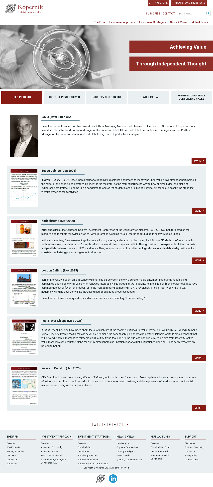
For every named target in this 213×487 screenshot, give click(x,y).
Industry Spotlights (106, 97)
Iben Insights (22, 97)
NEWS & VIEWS (125, 436)
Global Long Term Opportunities (93, 463)
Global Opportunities (88, 455)
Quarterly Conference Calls (129, 459)
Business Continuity (194, 447)
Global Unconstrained (88, 459)
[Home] (24, 9)
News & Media (149, 97)
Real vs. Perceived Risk (52, 455)
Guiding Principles (15, 451)
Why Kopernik (13, 447)
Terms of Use (191, 459)
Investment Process (50, 451)
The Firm (99, 22)
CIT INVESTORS (158, 2)
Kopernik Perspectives (64, 97)
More (197, 160)
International (83, 451)
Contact (169, 13)
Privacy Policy (191, 455)
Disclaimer (190, 443)
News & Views (178, 22)
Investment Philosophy (51, 447)
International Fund (159, 451)
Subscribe (153, 13)
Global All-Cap (84, 447)
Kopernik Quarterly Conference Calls (191, 97)
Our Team (11, 455)
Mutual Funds (200, 22)
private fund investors (189, 2)
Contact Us (12, 459)
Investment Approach (122, 22)
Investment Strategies (152, 22)
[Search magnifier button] (207, 13)
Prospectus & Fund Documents (160, 457)
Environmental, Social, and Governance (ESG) (53, 461)
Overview (11, 443)
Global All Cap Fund (160, 447)
